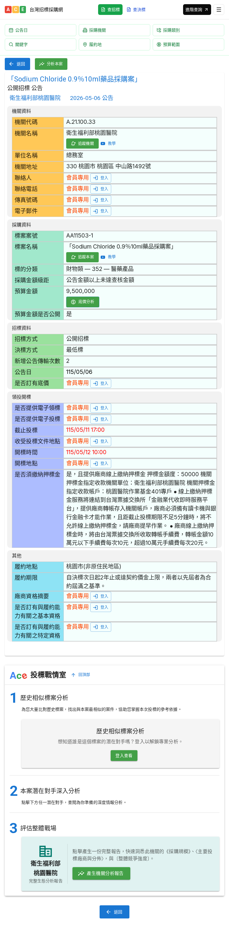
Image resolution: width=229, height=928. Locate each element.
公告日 (21, 30)
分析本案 (55, 63)
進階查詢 (193, 9)
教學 (112, 143)
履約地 (95, 44)
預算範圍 (171, 44)
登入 (104, 177)
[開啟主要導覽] (218, 9)
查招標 (113, 9)
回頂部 (84, 674)
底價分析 (86, 301)
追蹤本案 (86, 257)
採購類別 (171, 30)
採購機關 (97, 30)
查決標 (139, 9)
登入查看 (124, 755)
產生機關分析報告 (105, 873)
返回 (21, 63)
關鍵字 (21, 44)
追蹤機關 (86, 143)
